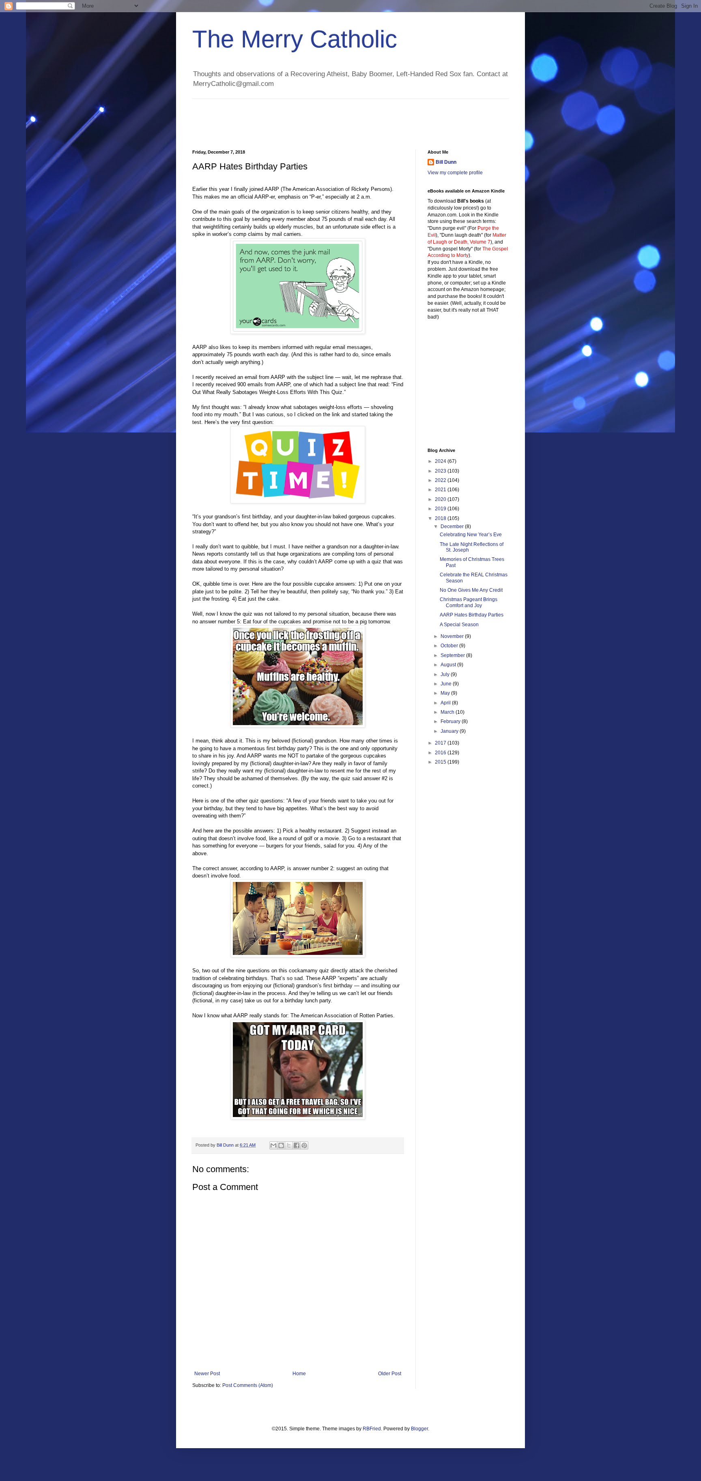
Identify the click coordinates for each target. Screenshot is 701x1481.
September (453, 655)
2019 (441, 509)
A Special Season (459, 624)
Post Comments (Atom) (247, 1385)
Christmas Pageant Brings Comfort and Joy (468, 602)
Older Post (389, 1373)
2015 (441, 762)
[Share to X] (289, 1145)
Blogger (419, 1429)
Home (299, 1373)
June (447, 684)
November (453, 636)
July (446, 674)
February (451, 721)
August (449, 665)
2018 (441, 518)
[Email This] (273, 1145)
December (453, 526)
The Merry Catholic (294, 39)
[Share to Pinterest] (304, 1145)
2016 (441, 752)
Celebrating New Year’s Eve (471, 534)
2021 (441, 489)
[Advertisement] (340, 117)
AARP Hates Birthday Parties (471, 615)
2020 (441, 499)
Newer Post (207, 1373)
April (446, 703)
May (446, 693)
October (450, 645)
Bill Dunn (446, 162)
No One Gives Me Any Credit (471, 590)
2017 (441, 743)
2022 (441, 480)
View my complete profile (455, 172)
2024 (441, 461)
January (450, 731)
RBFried (372, 1429)
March (448, 712)
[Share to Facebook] (296, 1145)
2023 (441, 471)
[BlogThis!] (281, 1145)
